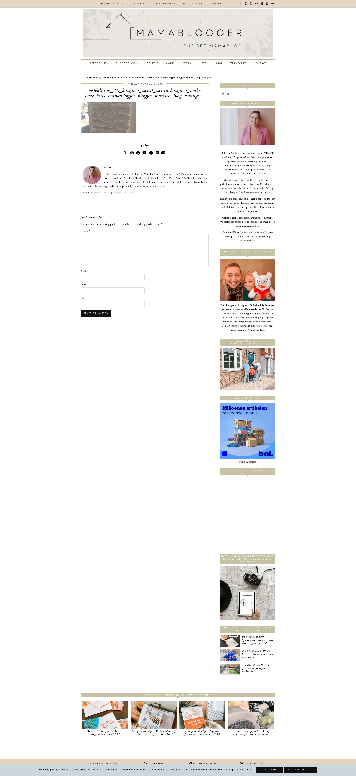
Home (84, 77)
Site (83, 298)
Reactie (85, 230)
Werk (187, 63)
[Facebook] (262, 3)
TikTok (154, 763)
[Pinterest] (251, 3)
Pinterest (254, 763)
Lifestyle (151, 63)
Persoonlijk (99, 63)
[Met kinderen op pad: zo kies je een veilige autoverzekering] (251, 715)
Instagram (117, 192)
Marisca (131, 84)
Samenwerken (165, 3)
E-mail (85, 284)
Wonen (171, 63)
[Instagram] (246, 3)
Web (97, 192)
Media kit (140, 3)
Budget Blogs (126, 63)
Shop (219, 63)
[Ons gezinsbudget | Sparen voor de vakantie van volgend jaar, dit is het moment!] (230, 641)
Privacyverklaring (300, 770)
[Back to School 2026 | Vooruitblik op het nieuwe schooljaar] (230, 655)
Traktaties (238, 63)
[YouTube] (256, 3)
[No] (351, 770)
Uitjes (203, 63)
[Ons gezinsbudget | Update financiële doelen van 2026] (202, 715)
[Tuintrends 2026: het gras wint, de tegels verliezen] (230, 669)
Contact (260, 63)
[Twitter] (240, 3)
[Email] (272, 3)
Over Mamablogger (111, 3)
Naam (84, 270)
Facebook (129, 192)
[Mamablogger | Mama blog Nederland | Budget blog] (178, 33)
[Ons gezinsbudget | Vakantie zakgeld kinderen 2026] (105, 715)
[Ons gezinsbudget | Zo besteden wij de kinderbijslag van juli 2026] (154, 715)
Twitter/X (106, 192)
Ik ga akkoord (269, 770)
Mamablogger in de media (203, 3)
